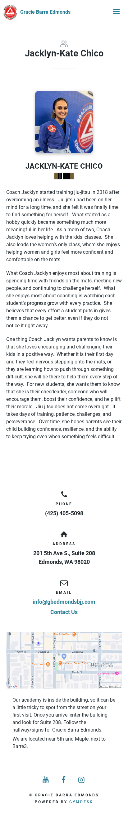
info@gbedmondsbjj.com (64, 601)
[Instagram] (82, 780)
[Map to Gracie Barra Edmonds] (64, 660)
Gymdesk (81, 802)
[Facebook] (64, 780)
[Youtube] (46, 780)
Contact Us (64, 612)
